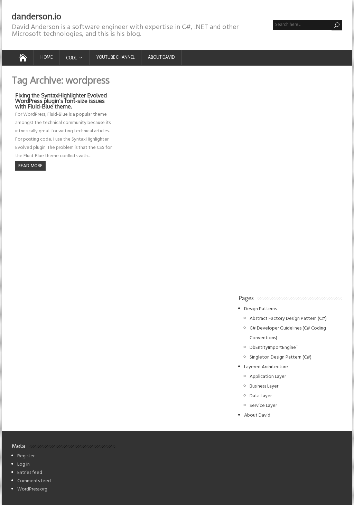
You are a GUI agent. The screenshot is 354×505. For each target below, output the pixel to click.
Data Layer (261, 396)
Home (46, 57)
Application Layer (268, 377)
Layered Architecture (266, 367)
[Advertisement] (290, 179)
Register (26, 456)
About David (161, 57)
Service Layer (263, 406)
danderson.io (36, 16)
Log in (23, 464)
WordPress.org (32, 489)
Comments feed (34, 481)
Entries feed (29, 473)
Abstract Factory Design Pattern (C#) (288, 319)
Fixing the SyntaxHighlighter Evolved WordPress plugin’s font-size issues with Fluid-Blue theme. (61, 101)
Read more (30, 166)
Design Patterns (260, 309)
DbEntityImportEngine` (274, 348)
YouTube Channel (115, 57)
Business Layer (264, 386)
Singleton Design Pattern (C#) (280, 357)
